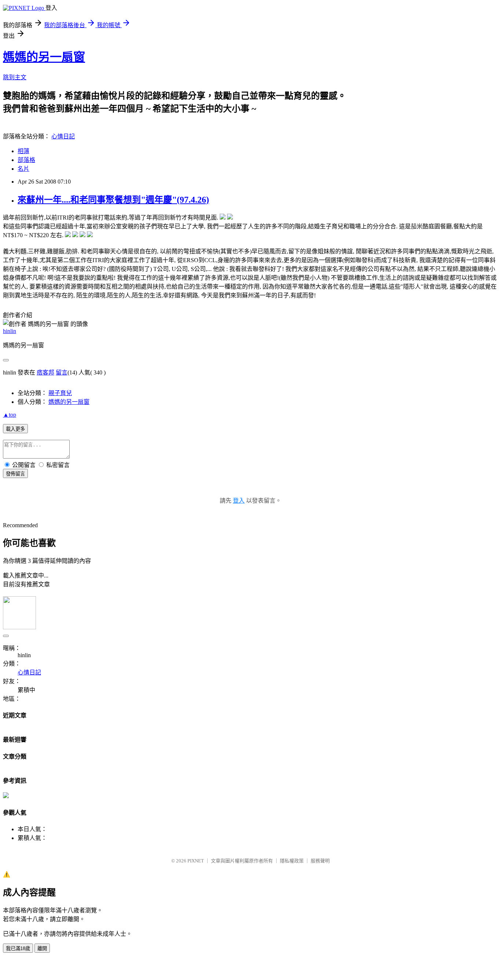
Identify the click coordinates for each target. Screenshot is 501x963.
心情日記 (63, 136)
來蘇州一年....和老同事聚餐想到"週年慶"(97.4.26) (113, 199)
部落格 (26, 160)
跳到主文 (14, 77)
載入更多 (15, 429)
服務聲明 (320, 861)
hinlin (9, 331)
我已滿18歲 (18, 948)
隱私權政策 (292, 861)
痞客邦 (45, 372)
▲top (9, 415)
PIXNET (195, 861)
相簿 (23, 151)
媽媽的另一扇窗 (44, 57)
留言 (61, 372)
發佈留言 (15, 474)
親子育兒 (60, 393)
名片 (23, 169)
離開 (42, 948)
